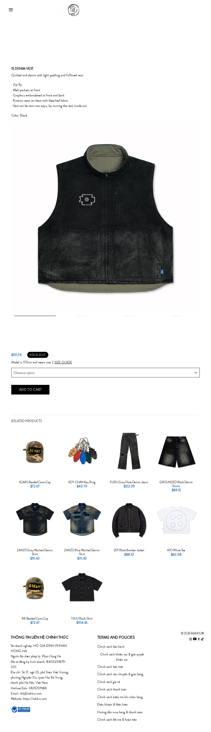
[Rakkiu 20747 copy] (105, 216)
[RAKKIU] (105, 10)
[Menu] (10, 10)
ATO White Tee (176, 550)
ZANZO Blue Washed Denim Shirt (82, 552)
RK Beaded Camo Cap (35, 618)
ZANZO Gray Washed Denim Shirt (35, 552)
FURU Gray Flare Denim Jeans (129, 482)
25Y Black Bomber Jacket (129, 550)
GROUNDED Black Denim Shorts (176, 484)
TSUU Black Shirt (82, 618)
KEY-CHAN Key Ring (81, 482)
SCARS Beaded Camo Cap (35, 482)
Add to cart (30, 389)
